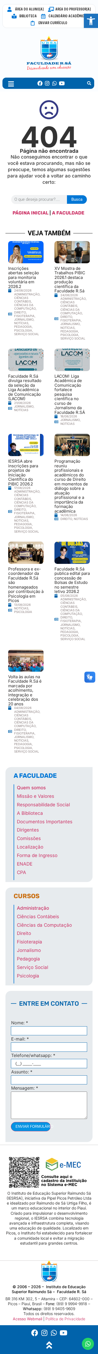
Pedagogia (23, 327)
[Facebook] (40, 83)
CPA (21, 872)
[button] (91, 21)
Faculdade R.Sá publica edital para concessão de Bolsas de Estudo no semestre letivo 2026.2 (72, 580)
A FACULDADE (68, 213)
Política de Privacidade (65, 1318)
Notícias (21, 323)
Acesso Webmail (27, 1318)
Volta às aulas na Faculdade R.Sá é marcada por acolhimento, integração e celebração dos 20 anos (25, 690)
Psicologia (23, 330)
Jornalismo (23, 319)
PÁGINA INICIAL (30, 213)
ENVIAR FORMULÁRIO (33, 1126)
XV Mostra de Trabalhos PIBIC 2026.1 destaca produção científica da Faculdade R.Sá (69, 280)
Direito (20, 312)
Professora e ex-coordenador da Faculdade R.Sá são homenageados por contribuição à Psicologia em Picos (26, 584)
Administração (26, 294)
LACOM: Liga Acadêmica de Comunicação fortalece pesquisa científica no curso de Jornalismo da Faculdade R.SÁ (69, 394)
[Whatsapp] (54, 83)
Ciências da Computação (25, 306)
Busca (76, 199)
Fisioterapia (24, 316)
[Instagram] (47, 83)
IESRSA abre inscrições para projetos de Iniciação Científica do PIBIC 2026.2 (23, 473)
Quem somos (31, 787)
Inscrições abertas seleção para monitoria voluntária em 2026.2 (23, 277)
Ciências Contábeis (22, 299)
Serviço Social (26, 334)
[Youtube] (61, 83)
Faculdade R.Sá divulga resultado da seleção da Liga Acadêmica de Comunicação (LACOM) (24, 388)
